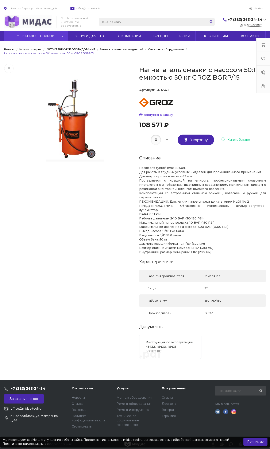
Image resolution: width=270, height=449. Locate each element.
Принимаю (255, 442)
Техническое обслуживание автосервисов (128, 420)
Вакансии (79, 410)
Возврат (168, 410)
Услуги (123, 388)
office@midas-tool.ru (89, 8)
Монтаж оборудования (134, 398)
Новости (78, 398)
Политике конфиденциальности (27, 444)
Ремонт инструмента (133, 410)
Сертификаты (82, 426)
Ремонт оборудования (134, 404)
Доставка (169, 404)
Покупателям (174, 388)
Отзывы (77, 404)
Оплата (167, 398)
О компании (82, 388)
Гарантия (169, 416)
